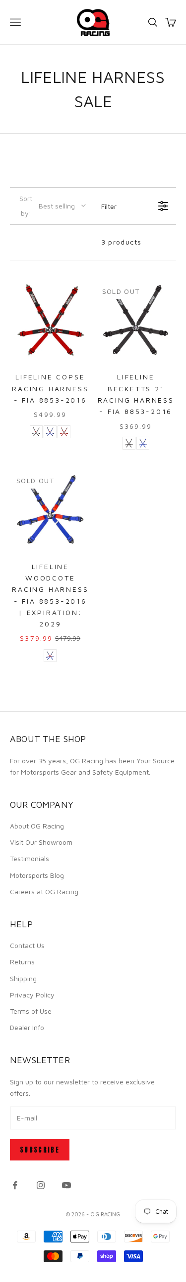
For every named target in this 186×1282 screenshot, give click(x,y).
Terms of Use (31, 1011)
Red (64, 432)
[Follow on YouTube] (66, 1185)
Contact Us (27, 945)
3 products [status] (121, 242)
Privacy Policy (32, 995)
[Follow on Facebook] (15, 1185)
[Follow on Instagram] (41, 1185)
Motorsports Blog (37, 875)
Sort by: (46, 205)
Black (36, 432)
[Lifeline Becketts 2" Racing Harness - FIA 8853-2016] (136, 320)
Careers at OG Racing (44, 891)
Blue (50, 432)
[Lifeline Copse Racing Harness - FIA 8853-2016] (50, 320)
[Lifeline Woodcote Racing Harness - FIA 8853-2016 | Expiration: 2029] (50, 509)
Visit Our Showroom (41, 842)
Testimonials (29, 858)
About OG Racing (37, 826)
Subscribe (40, 1150)
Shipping (23, 978)
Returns (22, 961)
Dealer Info (27, 1027)
